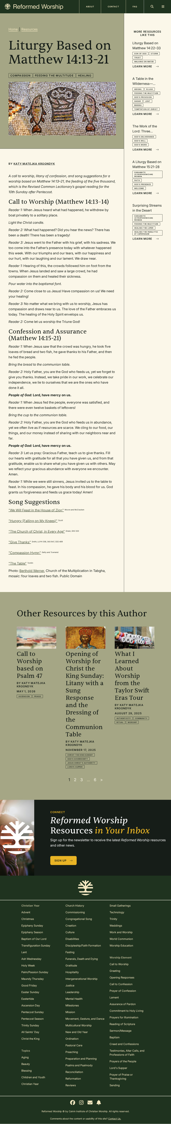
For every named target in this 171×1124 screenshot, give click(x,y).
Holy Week (28, 965)
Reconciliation (74, 1072)
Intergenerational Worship (81, 978)
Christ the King (30, 1038)
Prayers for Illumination (124, 1017)
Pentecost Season (32, 1018)
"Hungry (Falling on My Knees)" (33, 521)
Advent (25, 912)
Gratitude (71, 965)
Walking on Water (144, 62)
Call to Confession (121, 984)
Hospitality (72, 972)
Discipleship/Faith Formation (83, 945)
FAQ (135, 6)
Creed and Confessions (124, 1044)
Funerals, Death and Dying (81, 958)
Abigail (138, 89)
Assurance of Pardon (123, 1004)
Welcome (139, 188)
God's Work (140, 145)
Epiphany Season (32, 932)
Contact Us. (114, 1118)
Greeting (115, 970)
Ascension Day (30, 1005)
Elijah (149, 89)
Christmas (27, 919)
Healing (84, 75)
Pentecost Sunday (32, 1012)
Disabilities (72, 939)
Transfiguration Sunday (35, 945)
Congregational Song (78, 919)
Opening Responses (122, 977)
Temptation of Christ (146, 109)
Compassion (20, 75)
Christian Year (30, 1084)
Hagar (137, 101)
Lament (114, 997)
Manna (137, 105)
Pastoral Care (73, 1045)
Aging (25, 1057)
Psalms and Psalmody (79, 1065)
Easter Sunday (30, 992)
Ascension (24, 696)
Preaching (71, 1052)
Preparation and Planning (81, 1058)
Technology (117, 912)
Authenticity (124, 718)
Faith (137, 180)
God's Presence (142, 184)
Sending (115, 1085)
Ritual (120, 722)
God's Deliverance (144, 137)
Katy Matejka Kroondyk (34, 163)
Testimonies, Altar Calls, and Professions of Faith (127, 1052)
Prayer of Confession (123, 990)
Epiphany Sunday (32, 925)
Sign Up (60, 860)
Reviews (70, 1085)
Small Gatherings (120, 905)
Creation (70, 925)
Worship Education (121, 945)
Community (141, 718)
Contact (113, 6)
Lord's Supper (74, 767)
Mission (70, 1012)
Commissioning (75, 912)
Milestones (72, 1005)
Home (13, 29)
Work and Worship (121, 932)
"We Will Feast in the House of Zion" (36, 510)
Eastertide (27, 998)
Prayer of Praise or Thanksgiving (121, 1076)
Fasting (69, 952)
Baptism (115, 1037)
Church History (74, 905)
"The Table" (18, 563)
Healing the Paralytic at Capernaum (146, 233)
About (90, 6)
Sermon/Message (120, 1030)
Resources (29, 29)
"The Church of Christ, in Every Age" (37, 531)
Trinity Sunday (30, 1025)
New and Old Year (76, 1032)
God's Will (140, 141)
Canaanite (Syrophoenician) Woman (143, 174)
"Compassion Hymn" (25, 553)
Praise (37, 696)
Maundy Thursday (32, 978)
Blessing (26, 1070)
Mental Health (73, 998)
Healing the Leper (143, 228)
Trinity (113, 919)
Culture (69, 932)
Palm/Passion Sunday (34, 972)
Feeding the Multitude (54, 75)
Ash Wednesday (31, 958)
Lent (147, 101)
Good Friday (29, 985)
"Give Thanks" (20, 542)
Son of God (140, 54)
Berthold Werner (31, 571)
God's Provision (143, 97)
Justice (69, 985)
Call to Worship (119, 964)
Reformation (73, 1078)
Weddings (116, 925)
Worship (132, 722)
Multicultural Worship (78, 1025)
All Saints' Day (30, 1032)
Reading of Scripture (122, 1024)
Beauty (25, 1064)
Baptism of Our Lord (33, 939)
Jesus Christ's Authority (81, 763)
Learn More (143, 66)
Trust (137, 58)
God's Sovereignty (77, 759)
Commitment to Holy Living (126, 1010)
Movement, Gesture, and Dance (84, 1018)
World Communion (121, 939)
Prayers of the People (123, 1061)
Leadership (72, 992)
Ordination (71, 1038)
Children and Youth (33, 1077)
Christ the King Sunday (80, 755)
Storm (154, 54)
